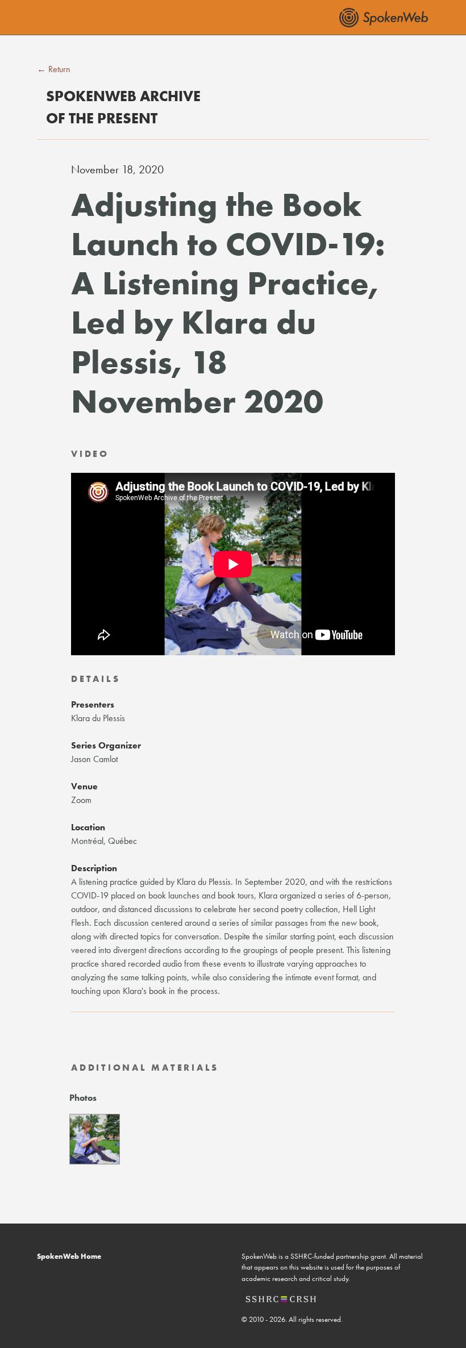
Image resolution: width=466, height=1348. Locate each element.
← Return (53, 69)
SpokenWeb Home (69, 1256)
